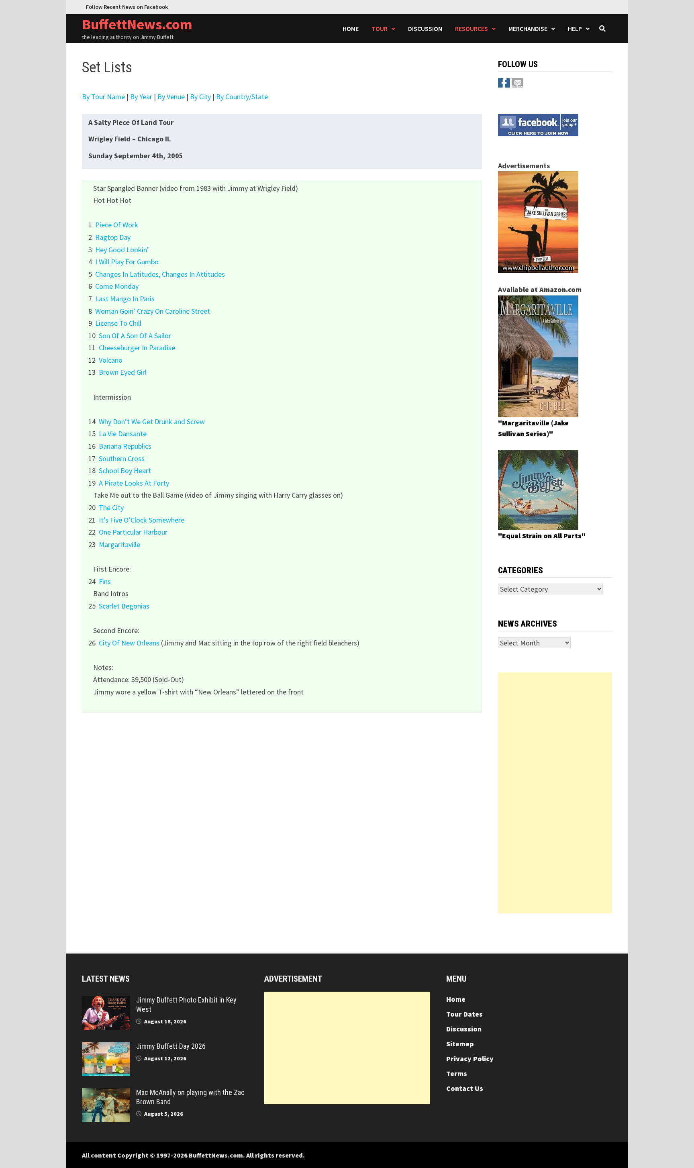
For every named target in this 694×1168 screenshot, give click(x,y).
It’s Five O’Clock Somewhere (141, 520)
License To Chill (118, 323)
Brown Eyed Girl (123, 372)
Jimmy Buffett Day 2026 (171, 1046)
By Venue (171, 96)
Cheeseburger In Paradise (137, 347)
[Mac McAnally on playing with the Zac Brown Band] (106, 1093)
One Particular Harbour (133, 532)
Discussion (425, 29)
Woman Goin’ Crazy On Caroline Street (152, 311)
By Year (141, 96)
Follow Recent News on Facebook (127, 6)
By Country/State (242, 96)
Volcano (110, 360)
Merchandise (527, 29)
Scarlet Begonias (124, 606)
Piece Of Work (116, 224)
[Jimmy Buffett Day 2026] (106, 1047)
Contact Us (464, 1088)
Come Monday (117, 286)
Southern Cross (122, 458)
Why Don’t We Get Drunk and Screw (152, 421)
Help (575, 29)
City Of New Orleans (129, 642)
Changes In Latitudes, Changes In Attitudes (160, 274)
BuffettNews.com (137, 24)
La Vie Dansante (123, 433)
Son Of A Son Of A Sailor (135, 335)
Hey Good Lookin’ (122, 249)
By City (200, 96)
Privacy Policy (470, 1058)
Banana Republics (125, 446)
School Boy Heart (125, 470)
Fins (105, 581)
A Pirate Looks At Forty (134, 483)
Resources (471, 29)
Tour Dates (464, 1014)
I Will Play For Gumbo (127, 261)
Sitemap (460, 1043)
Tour (379, 29)
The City (111, 507)
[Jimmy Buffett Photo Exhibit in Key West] (106, 1001)
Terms (456, 1073)
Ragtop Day (113, 237)
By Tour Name (103, 96)
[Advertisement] (555, 792)
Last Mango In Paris (125, 298)
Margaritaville (119, 544)
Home (351, 29)
